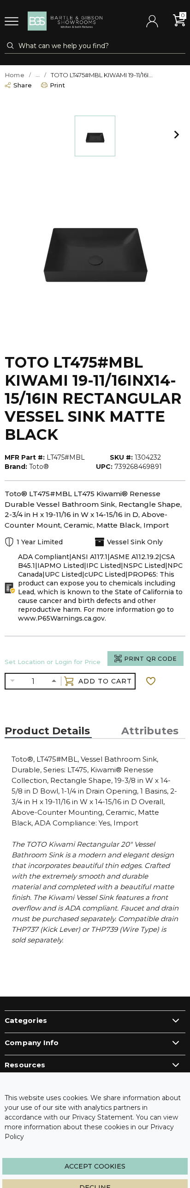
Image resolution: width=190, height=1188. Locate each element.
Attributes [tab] (149, 731)
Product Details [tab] (47, 731)
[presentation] (48, 731)
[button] (176, 136)
